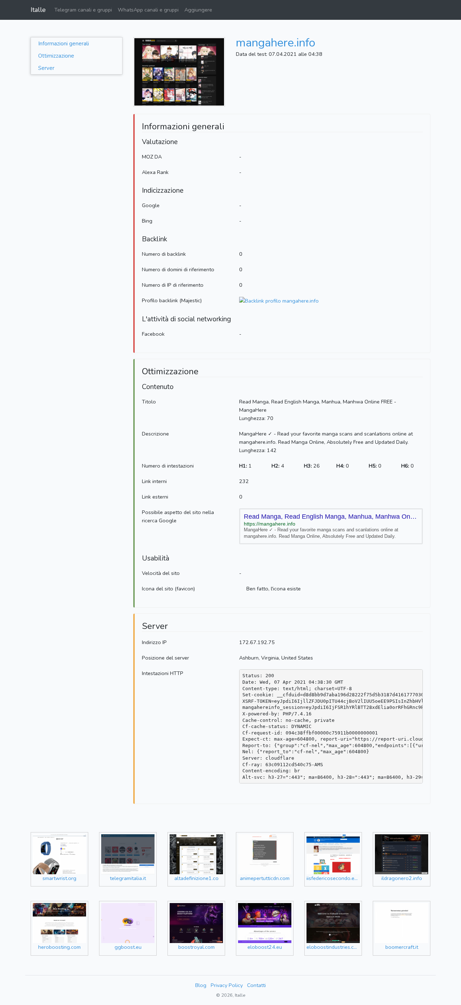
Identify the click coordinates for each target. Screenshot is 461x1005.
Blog (200, 985)
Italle (38, 9)
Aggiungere (198, 9)
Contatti (256, 985)
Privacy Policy (227, 985)
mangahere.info (275, 42)
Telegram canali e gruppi (83, 9)
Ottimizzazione (56, 55)
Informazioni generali (63, 43)
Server (46, 68)
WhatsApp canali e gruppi (148, 9)
